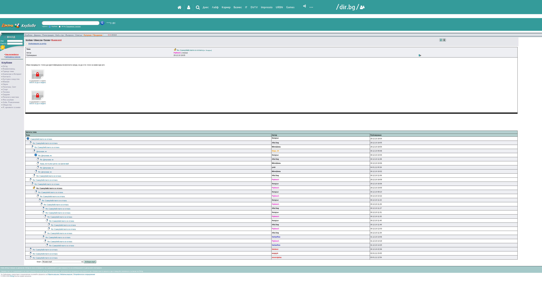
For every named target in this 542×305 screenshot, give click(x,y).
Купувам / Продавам (93, 35)
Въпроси (69, 35)
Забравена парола (12, 57)
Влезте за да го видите (37, 81)
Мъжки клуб (56, 40)
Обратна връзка (53, 274)
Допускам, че (41, 151)
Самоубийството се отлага (41, 139)
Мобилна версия (66, 274)
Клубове (28, 35)
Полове (47, 40)
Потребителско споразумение (84, 274)
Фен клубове (8, 100)
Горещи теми (8, 71)
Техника (6, 92)
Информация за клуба (37, 44)
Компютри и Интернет (12, 74)
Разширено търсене (73, 26)
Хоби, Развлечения (11, 102)
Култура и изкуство (11, 79)
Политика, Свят (9, 87)
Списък (78, 35)
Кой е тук (59, 35)
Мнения (6, 82)
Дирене (37, 35)
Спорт (5, 89)
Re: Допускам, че (45, 156)
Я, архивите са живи (11, 107)
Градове (6, 94)
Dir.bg (5, 66)
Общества (7, 105)
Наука (5, 84)
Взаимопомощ (9, 69)
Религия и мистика (11, 97)
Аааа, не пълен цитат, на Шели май (54, 164)
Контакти (6, 77)
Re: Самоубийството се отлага (45, 143)
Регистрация (48, 35)
